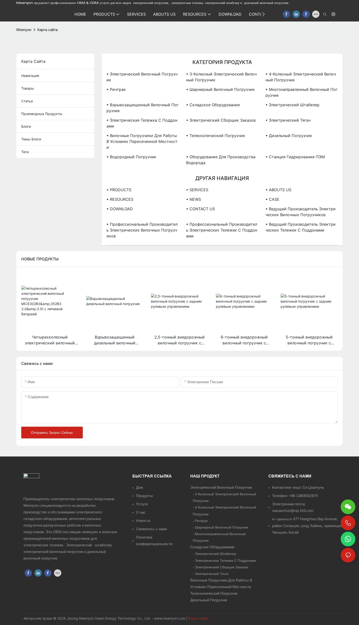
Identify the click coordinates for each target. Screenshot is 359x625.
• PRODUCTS (118, 189)
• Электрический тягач (288, 120)
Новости (143, 521)
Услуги (142, 504)
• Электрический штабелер (292, 104)
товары (27, 88)
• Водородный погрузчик (131, 156)
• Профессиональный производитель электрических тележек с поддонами (221, 230)
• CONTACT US (200, 208)
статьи (27, 101)
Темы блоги (31, 139)
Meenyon (23, 30)
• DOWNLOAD (119, 208)
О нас (141, 512)
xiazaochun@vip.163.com (293, 510)
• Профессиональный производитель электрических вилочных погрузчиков (142, 230)
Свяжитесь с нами (151, 529)
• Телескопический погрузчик (215, 135)
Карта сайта (47, 30)
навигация (30, 76)
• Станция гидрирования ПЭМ (295, 156)
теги (25, 152)
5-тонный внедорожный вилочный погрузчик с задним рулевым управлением (309, 340)
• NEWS (193, 199)
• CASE (272, 199)
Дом (139, 487)
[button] (263, 14)
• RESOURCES (119, 199)
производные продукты (41, 114)
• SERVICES (197, 189)
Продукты (144, 496)
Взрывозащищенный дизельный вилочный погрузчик (114, 340)
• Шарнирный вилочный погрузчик (220, 89)
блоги (26, 126)
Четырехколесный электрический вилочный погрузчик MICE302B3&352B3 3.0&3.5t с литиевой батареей (49, 340)
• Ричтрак (116, 89)
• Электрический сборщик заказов (221, 120)
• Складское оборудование (213, 104)
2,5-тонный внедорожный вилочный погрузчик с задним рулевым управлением (179, 340)
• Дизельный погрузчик (288, 135)
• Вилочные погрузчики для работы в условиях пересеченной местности (142, 141)
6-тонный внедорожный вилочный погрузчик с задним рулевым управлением (244, 340)
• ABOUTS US (278, 189)
